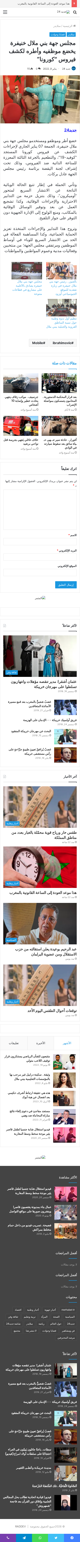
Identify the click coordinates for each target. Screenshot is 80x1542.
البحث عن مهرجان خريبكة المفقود (31, 731)
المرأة (44, 1316)
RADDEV (20, 1526)
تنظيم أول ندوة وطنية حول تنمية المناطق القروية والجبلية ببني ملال (61, 322)
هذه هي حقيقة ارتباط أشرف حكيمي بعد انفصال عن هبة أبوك (29, 1095)
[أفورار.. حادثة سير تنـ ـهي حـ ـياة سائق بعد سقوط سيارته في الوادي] (59, 426)
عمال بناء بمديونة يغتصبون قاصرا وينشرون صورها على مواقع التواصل (30, 1209)
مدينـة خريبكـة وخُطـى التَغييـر (33, 1468)
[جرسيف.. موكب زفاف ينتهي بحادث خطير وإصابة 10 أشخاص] (20, 383)
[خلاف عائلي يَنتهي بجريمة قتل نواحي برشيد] (20, 426)
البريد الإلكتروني (67, 550)
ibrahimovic (62, 343)
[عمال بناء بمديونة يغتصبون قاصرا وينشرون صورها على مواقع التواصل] (65, 1212)
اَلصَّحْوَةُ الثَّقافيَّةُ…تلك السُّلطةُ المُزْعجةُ (54, 1486)
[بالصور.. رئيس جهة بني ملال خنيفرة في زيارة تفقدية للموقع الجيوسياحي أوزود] (61, 270)
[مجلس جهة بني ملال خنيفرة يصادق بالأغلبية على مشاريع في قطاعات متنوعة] (26, 270)
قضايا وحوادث (58, 34)
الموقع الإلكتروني (67, 565)
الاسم (72, 535)
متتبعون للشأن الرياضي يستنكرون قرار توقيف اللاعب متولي (27, 1058)
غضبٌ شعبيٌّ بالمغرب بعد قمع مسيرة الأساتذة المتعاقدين (29, 704)
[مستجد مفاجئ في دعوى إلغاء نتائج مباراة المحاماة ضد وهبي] (64, 1116)
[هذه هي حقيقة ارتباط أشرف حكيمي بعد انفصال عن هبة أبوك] (64, 1098)
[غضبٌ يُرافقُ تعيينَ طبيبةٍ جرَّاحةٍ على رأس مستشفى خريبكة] (65, 755)
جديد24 (71, 1323)
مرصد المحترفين (66, 1337)
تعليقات (14, 1043)
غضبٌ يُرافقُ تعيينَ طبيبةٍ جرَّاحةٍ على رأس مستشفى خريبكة (30, 751)
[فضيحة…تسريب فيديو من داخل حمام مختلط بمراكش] (65, 1231)
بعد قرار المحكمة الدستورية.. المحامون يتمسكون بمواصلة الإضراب (59, 401)
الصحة (56, 1316)
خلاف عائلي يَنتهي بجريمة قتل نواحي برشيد (20, 442)
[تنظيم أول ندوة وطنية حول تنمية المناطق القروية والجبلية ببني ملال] (61, 307)
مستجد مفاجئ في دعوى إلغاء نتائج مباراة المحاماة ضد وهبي (30, 1113)
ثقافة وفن (13, 1316)
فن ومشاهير (68, 1330)
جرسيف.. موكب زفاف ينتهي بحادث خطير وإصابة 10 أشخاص (21, 401)
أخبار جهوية (50, 1309)
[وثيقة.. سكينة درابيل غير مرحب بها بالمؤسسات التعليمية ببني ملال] (64, 1080)
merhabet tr (68, 1309)
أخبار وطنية (33, 1309)
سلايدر (57, 26)
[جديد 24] (63, 12)
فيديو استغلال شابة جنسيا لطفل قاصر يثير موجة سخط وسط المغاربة (28, 1131)
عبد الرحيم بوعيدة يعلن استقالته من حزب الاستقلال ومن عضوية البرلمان (46, 951)
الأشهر (67, 1043)
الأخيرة (40, 1043)
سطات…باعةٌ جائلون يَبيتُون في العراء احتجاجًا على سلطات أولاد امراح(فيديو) (28, 1451)
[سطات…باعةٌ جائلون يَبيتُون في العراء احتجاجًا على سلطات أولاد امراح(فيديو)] (65, 1455)
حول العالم (55, 1323)
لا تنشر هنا (31, 1330)
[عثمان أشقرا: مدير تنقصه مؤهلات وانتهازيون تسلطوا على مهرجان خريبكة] (65, 1371)
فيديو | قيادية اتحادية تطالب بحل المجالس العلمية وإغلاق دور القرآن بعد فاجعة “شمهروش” (27, 1501)
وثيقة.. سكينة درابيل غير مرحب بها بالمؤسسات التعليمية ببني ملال (30, 1076)
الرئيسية (68, 26)
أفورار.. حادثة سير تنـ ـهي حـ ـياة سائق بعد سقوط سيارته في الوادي (60, 444)
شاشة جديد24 (13, 1323)
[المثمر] (40, 597)
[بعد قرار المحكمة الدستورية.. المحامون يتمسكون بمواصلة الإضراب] (59, 383)
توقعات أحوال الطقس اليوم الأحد (52, 1010)
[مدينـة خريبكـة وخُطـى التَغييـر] (65, 1473)
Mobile (37, 343)
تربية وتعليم (29, 1316)
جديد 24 (66, 68)
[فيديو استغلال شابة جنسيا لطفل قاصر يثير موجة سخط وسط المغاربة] (64, 1135)
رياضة (42, 1323)
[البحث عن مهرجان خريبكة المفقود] (65, 736)
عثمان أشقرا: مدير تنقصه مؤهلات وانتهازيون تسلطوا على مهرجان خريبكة (44, 684)
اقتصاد (18, 1309)
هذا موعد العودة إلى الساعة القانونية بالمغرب (44, 3)
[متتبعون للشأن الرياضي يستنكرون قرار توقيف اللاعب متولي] (64, 1062)
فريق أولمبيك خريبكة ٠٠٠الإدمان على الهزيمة (50, 720)
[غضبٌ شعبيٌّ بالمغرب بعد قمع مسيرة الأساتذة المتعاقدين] (65, 707)
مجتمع (17, 1330)
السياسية (70, 1316)
